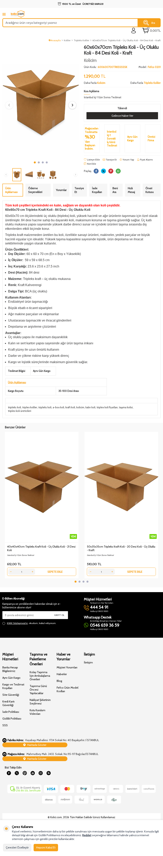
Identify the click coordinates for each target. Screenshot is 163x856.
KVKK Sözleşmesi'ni (17, 623)
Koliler (67, 40)
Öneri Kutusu (150, 190)
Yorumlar (61, 190)
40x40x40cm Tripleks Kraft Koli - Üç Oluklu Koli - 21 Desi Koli (41, 548)
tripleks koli (14, 407)
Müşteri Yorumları (67, 667)
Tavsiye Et (111, 159)
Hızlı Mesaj (131, 190)
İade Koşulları (97, 190)
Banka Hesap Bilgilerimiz (10, 669)
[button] (35, 162)
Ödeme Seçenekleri (35, 190)
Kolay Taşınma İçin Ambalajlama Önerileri (40, 675)
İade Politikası (10, 712)
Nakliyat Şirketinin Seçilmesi (40, 701)
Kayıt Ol (59, 615)
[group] (40, 101)
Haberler (62, 674)
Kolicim (90, 60)
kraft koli (70, 407)
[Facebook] (9, 773)
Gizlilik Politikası (11, 718)
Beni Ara (115, 190)
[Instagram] (41, 773)
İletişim (88, 662)
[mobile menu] (4, 14)
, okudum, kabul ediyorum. (31, 623)
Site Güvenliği (10, 695)
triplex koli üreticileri (19, 410)
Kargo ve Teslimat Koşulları (13, 686)
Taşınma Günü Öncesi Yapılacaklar (38, 689)
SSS (5, 725)
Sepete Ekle (55, 571)
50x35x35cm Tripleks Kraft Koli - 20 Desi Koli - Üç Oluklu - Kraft (121, 548)
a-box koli (58, 407)
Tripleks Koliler (81, 40)
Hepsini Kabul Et (45, 847)
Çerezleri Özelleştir (17, 847)
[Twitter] (17, 773)
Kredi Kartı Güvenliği (8, 703)
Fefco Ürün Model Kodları (67, 689)
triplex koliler (29, 407)
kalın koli (90, 407)
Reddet (86, 835)
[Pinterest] (25, 773)
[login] (133, 30)
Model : (150, 67)
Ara (153, 22)
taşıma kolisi (126, 407)
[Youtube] (33, 773)
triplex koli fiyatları (107, 407)
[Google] (48, 773)
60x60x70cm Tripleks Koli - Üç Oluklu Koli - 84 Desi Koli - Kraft (126, 40)
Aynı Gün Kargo (11, 677)
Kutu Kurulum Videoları (37, 712)
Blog (59, 681)
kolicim (80, 407)
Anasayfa (55, 40)
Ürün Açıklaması (11, 190)
